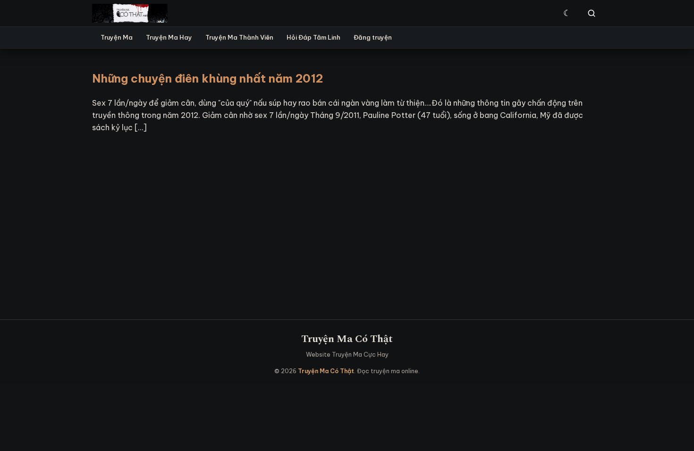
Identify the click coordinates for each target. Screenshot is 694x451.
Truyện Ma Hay (169, 37)
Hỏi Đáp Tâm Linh (313, 37)
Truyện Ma (117, 37)
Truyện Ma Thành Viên (239, 37)
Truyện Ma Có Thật (347, 339)
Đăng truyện (373, 37)
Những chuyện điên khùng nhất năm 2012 (207, 78)
